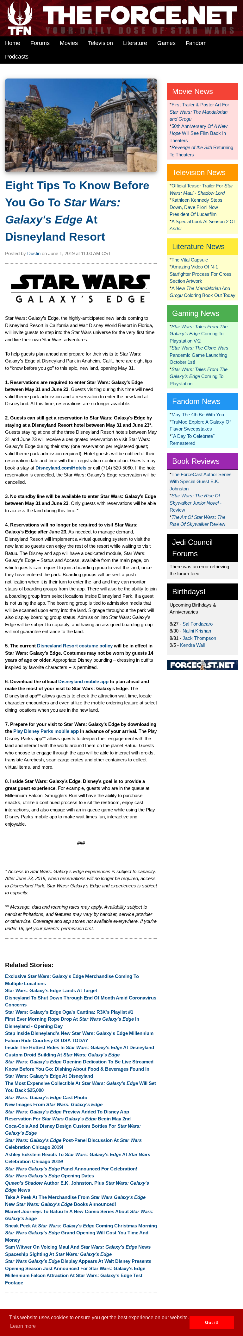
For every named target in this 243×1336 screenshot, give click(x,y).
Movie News (192, 91)
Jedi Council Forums (192, 548)
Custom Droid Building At (62, 1054)
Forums (40, 43)
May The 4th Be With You (197, 414)
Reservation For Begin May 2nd (68, 1118)
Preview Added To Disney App (67, 1111)
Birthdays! (189, 591)
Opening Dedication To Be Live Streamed (79, 1061)
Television (100, 43)
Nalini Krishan (197, 630)
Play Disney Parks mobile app (46, 731)
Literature (135, 43)
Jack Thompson (199, 638)
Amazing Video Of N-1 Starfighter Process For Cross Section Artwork (201, 274)
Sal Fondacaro (198, 624)
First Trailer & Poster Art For (199, 112)
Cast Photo (46, 1097)
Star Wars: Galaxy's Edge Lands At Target (51, 990)
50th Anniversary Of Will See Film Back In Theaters (198, 133)
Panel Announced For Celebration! (71, 1168)
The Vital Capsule (189, 259)
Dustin (33, 253)
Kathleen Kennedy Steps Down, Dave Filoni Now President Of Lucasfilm (196, 207)
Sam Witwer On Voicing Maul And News (78, 1247)
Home (12, 43)
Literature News (198, 246)
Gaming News (195, 313)
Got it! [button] (212, 1322)
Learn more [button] (23, 1326)
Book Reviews (196, 461)
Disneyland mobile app (83, 681)
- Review (195, 503)
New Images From (54, 1104)
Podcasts (16, 57)
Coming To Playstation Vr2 (198, 333)
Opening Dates (49, 1175)
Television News (199, 172)
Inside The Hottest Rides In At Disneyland (79, 1047)
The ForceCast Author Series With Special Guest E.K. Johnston (201, 481)
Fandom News (196, 401)
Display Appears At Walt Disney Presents (78, 1261)
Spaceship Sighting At (58, 1254)
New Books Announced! (60, 1204)
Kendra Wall (192, 645)
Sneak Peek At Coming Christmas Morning (81, 1225)
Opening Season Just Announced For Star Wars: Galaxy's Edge (75, 1268)
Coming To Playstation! (198, 376)
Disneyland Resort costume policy (75, 645)
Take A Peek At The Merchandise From (75, 1197)
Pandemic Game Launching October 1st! (199, 355)
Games (166, 43)
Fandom (196, 43)
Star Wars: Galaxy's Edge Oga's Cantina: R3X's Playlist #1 (69, 1012)
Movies (69, 43)
